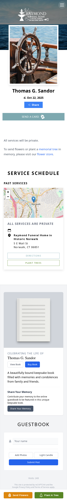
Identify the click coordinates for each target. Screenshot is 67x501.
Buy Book (32, 364)
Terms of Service (42, 487)
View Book (15, 364)
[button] (34, 199)
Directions (33, 255)
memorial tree (48, 149)
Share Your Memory (20, 408)
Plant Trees (33, 262)
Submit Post (33, 462)
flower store (45, 154)
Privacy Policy (25, 487)
